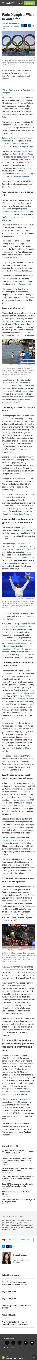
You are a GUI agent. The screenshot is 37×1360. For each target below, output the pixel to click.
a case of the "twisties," (25, 549)
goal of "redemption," (20, 626)
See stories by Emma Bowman (21, 1261)
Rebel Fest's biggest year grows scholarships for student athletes (14, 1283)
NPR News (12, 1240)
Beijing (20, 103)
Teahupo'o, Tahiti (26, 146)
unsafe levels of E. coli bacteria (17, 383)
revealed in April (24, 786)
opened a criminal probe (12, 840)
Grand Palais (20, 249)
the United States (26, 154)
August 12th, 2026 (9, 1315)
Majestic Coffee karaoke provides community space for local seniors (15, 1323)
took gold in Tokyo (26, 699)
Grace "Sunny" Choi (21, 514)
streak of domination (22, 151)
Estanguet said (25, 284)
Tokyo (29, 103)
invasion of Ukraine (21, 176)
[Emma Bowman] (6, 1258)
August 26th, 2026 (9, 1291)
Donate (30, 3)
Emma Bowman (14, 23)
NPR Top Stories (26, 1240)
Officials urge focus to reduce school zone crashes (17, 1306)
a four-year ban (12, 811)
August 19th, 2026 (9, 1298)
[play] (3, 1357)
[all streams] (34, 1357)
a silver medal (25, 530)
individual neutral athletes (15, 643)
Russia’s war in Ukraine (11, 649)
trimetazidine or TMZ (25, 800)
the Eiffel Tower (16, 257)
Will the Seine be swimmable (13, 321)
